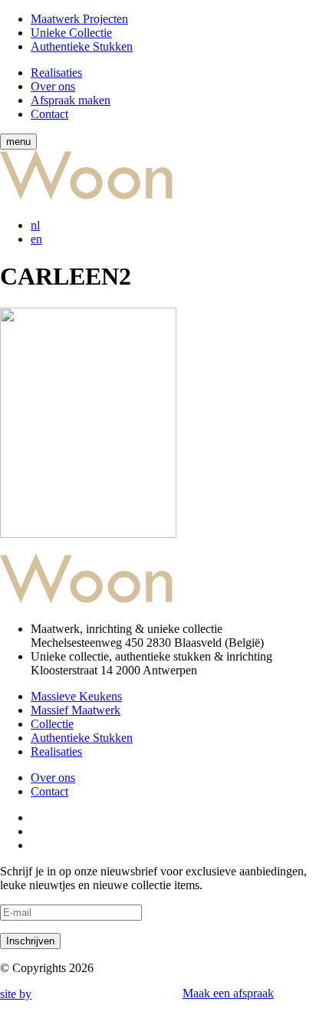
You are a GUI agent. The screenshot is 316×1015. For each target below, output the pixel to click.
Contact (49, 113)
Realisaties (56, 72)
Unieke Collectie (71, 32)
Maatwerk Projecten (79, 18)
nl (35, 225)
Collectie (52, 723)
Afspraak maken (70, 100)
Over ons (53, 86)
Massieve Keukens (76, 696)
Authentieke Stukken (82, 46)
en (36, 239)
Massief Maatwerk (75, 710)
